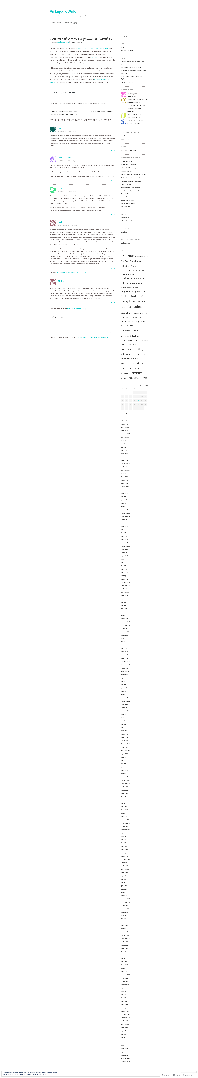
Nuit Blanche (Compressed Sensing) (131, 181)
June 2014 (123, 602)
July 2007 (123, 876)
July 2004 (123, 991)
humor (133, 301)
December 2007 (125, 859)
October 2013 (124, 628)
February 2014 (125, 615)
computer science (128, 274)
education (129, 287)
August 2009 (124, 793)
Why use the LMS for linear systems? (131, 67)
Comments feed (125, 1058)
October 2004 (124, 981)
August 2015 (124, 556)
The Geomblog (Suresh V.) (128, 203)
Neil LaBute (95, 57)
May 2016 (124, 533)
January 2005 (125, 971)
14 (130, 400)
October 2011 (124, 707)
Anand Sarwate (77, 42)
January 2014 (125, 618)
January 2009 (125, 816)
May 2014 (124, 605)
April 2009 (124, 806)
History (124, 301)
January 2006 (125, 932)
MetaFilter (124, 232)
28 (130, 408)
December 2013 (125, 622)
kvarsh (129, 114)
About (59, 22)
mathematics (127, 326)
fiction (138, 291)
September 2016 (125, 523)
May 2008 (124, 843)
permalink (101, 103)
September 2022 (125, 427)
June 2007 (123, 879)
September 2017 (125, 490)
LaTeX (143, 317)
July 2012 (123, 678)
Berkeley (134, 261)
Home (53, 22)
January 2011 (125, 737)
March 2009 (124, 810)
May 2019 (124, 447)
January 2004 (125, 1011)
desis (131, 283)
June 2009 (123, 800)
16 (138, 400)
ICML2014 (140, 301)
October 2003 (124, 1021)
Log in (122, 1052)
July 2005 (123, 951)
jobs (130, 317)
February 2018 (125, 480)
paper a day (135, 340)
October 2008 (124, 826)
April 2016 (124, 536)
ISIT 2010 (134, 313)
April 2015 (124, 569)
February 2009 (125, 813)
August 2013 (124, 635)
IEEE (145, 301)
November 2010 (125, 744)
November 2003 (125, 1017)
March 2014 (124, 612)
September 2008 (125, 829)
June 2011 (123, 721)
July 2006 (123, 915)
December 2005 (125, 935)
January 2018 (125, 483)
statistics (137, 373)
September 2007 (125, 869)
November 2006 (125, 902)
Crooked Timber (125, 139)
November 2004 (125, 978)
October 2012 (124, 668)
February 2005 (125, 968)
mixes (127, 331)
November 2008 (125, 823)
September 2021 (125, 437)
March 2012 (124, 691)
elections (135, 287)
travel (139, 378)
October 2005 (124, 942)
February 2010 (125, 773)
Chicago (134, 266)
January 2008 (125, 856)
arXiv (146, 256)
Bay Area (125, 261)
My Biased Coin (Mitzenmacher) (130, 178)
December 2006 (125, 899)
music (135, 330)
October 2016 (124, 519)
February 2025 (125, 424)
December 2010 (125, 740)
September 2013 (125, 632)
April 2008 (124, 846)
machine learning (130, 321)
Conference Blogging (70, 22)
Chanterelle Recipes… (135, 105)
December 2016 (125, 513)
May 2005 (124, 958)
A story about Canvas (127, 82)
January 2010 (125, 777)
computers (139, 270)
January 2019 (125, 460)
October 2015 (124, 552)
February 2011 (125, 734)
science (129, 363)
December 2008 (125, 820)
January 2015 (125, 579)
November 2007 (125, 862)
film (143, 291)
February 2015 (125, 576)
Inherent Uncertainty (127, 171)
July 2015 (123, 559)
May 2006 (124, 922)
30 (138, 408)
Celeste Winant (65, 158)
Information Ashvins (127, 161)
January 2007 (125, 895)
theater (87, 103)
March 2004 (124, 1004)
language (136, 317)
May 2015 (124, 566)
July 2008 (123, 836)
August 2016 (124, 526)
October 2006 (124, 905)
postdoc (133, 345)
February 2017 (125, 506)
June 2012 (123, 681)
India (122, 307)
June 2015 (123, 562)
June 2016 (123, 529)
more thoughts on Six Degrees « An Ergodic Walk (74, 272)
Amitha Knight (125, 217)
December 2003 (125, 1014)
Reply (113, 150)
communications (127, 270)
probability (136, 349)
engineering (128, 291)
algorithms (138, 256)
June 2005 (123, 955)
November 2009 (125, 783)
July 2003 (123, 1031)
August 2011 (124, 714)
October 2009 (124, 787)
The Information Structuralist (129, 150)
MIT (122, 331)
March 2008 (124, 849)
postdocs (139, 345)
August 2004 (124, 988)
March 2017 (124, 503)
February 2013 (125, 655)
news (133, 335)
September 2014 (125, 592)
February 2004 (125, 1008)
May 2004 (124, 998)
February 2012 (125, 694)
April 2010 (124, 767)
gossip (128, 296)
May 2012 (124, 684)
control (144, 278)
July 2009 (123, 796)
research (124, 358)
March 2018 (124, 477)
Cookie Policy (42, 1074)
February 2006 (125, 928)
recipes (144, 354)
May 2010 (124, 763)
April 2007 (124, 886)
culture (124, 283)
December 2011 (125, 701)
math (142, 321)
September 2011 (125, 711)
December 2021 (125, 434)
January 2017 (125, 510)
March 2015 (124, 572)
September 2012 (125, 671)
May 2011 (124, 724)
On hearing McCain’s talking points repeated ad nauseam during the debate (64, 113)
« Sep (122, 414)
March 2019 (124, 453)
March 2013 (124, 651)
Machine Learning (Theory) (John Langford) (134, 174)
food (123, 296)
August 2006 (124, 912)
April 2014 (124, 608)
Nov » (128, 414)
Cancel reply (81, 309)
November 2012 (125, 665)
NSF (138, 336)
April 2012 (124, 688)
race (140, 354)
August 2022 (124, 430)
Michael (71, 308)
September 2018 (125, 470)
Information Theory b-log (128, 168)
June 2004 (123, 994)
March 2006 (124, 925)
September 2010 (125, 750)
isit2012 (139, 313)
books (124, 265)
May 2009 (124, 803)
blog (140, 261)
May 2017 (124, 496)
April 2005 (124, 961)
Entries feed (124, 1055)
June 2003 (123, 1034)
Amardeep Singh (125, 136)
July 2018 (123, 473)
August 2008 (124, 833)
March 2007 (124, 889)
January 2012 (125, 698)
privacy (125, 349)
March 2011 (124, 731)
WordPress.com (125, 1061)
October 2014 (124, 589)
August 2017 (124, 493)
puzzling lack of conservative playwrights (93, 48)
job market (124, 317)
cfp (129, 266)
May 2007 (124, 882)
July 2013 (123, 638)
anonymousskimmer (134, 99)
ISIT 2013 (144, 313)
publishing (126, 354)
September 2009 (125, 790)
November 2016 (125, 516)
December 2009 (125, 780)
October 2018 (124, 467)
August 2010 (124, 754)
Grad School (136, 296)
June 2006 (123, 918)
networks (125, 336)
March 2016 (124, 539)
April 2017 (124, 500)
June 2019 (123, 444)
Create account (125, 1048)
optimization (125, 340)
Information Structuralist (128, 164)
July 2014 (123, 599)
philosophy (144, 340)
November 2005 (125, 938)
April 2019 (124, 450)
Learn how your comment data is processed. (94, 337)
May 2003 (124, 1037)
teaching (124, 378)
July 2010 (123, 757)
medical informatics (138, 326)
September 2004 (125, 984)
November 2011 (125, 704)
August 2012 (124, 674)
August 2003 (124, 1027)
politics (82, 103)
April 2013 (124, 648)
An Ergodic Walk (63, 11)
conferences (128, 278)
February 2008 (125, 853)
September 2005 (125, 945)
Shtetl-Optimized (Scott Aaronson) (131, 187)
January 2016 (125, 543)
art (142, 256)
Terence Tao (124, 197)
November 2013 (125, 625)
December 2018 (125, 463)
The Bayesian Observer (127, 200)
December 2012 (125, 661)
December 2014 (125, 582)
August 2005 (124, 948)
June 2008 (123, 839)
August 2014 (124, 595)
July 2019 (123, 440)
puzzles (134, 354)
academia (128, 256)
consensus (138, 278)
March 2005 (124, 965)
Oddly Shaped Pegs (126, 184)
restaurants (133, 358)
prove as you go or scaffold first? (102, 111)
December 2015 (125, 546)
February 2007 (125, 892)
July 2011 (123, 717)
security (137, 363)
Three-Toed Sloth (126, 206)
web (145, 377)
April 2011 (124, 727)
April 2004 (124, 1001)
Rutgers (142, 358)
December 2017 (125, 486)
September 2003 (125, 1024)
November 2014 (125, 585)
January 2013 (125, 658)
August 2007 (124, 872)
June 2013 (123, 641)
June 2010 (123, 760)
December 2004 (125, 975)
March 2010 (124, 770)
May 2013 (124, 645)
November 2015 (125, 549)
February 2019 (125, 457)
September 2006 (125, 909)
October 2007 (124, 866)
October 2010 (124, 747)
